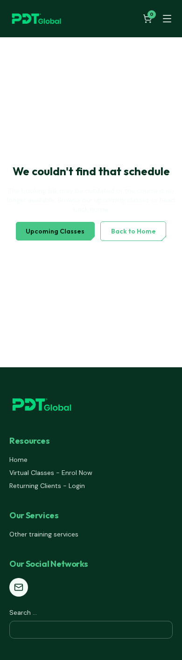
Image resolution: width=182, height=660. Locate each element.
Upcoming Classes (55, 231)
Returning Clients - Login (47, 485)
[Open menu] (167, 18)
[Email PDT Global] (18, 587)
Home (18, 459)
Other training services (43, 534)
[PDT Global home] (36, 18)
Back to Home (133, 231)
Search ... (23, 612)
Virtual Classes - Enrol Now (50, 472)
